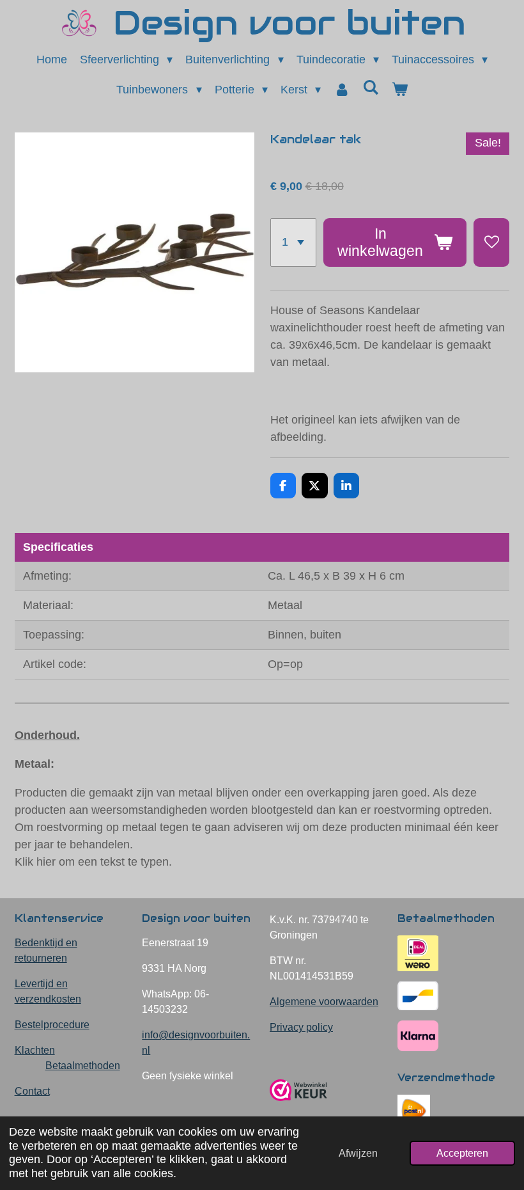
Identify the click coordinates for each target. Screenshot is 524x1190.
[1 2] (293, 242)
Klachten (35, 1050)
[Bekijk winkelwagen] (399, 90)
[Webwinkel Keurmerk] (298, 1105)
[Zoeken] (370, 88)
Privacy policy (301, 1027)
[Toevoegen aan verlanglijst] (491, 242)
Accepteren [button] (462, 1153)
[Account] (341, 90)
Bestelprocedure (52, 1024)
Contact (32, 1091)
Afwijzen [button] (358, 1153)
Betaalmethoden (82, 1065)
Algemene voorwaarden (324, 1001)
